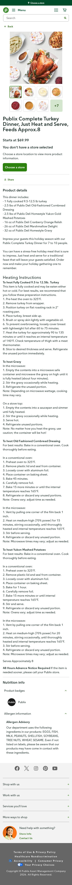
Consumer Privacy (50, 860)
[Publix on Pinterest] (45, 770)
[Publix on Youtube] (55, 770)
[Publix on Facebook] (17, 770)
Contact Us (26, 838)
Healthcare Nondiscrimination (36, 856)
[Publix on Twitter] (26, 770)
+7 (56, 105)
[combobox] (34, 18)
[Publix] (6, 10)
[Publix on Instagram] (36, 770)
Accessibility (23, 860)
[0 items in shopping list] (56, 10)
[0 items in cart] (64, 10)
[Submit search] (65, 18)
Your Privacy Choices (39, 864)
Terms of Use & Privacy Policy (35, 852)
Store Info (25, 833)
